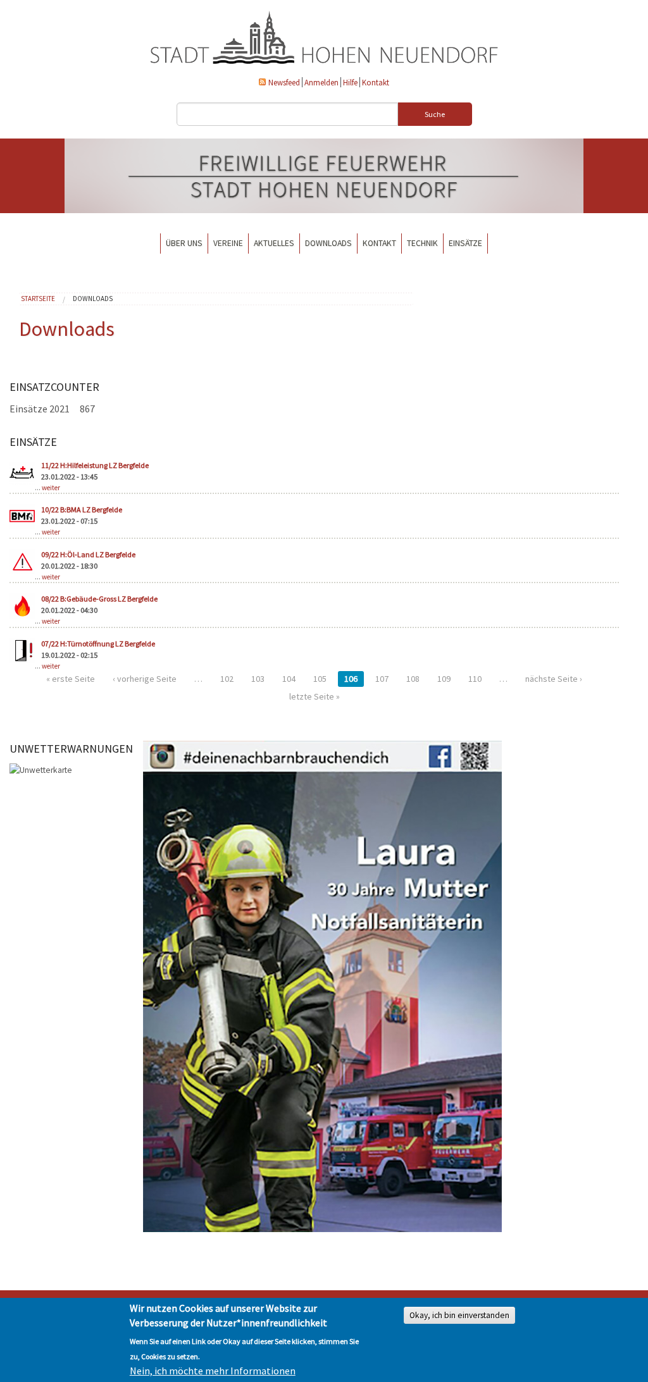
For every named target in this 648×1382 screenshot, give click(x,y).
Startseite (38, 298)
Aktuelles (274, 243)
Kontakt (375, 82)
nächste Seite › (553, 678)
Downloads (328, 243)
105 (320, 678)
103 (258, 678)
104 (289, 678)
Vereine (228, 243)
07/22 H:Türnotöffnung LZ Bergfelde (98, 643)
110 (475, 678)
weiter (51, 487)
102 (227, 678)
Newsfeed (284, 82)
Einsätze (465, 243)
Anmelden (321, 82)
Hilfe (350, 82)
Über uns (184, 243)
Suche (435, 114)
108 (413, 678)
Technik (422, 243)
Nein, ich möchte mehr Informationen (213, 1370)
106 (351, 678)
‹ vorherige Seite (145, 678)
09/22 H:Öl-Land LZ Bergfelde (88, 554)
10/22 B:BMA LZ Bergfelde (81, 509)
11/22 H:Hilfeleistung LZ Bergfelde (95, 465)
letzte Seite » (314, 696)
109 (444, 678)
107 (382, 678)
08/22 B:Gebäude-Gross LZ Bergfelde (99, 598)
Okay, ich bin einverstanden (459, 1315)
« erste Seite (70, 678)
